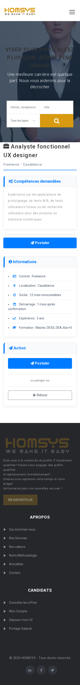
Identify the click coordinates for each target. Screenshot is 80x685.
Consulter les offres (23, 602)
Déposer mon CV (21, 620)
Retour (42, 395)
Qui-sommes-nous (22, 529)
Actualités (16, 564)
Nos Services (18, 538)
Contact (14, 573)
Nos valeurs (17, 547)
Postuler (42, 243)
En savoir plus (20, 500)
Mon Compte (18, 611)
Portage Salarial (20, 628)
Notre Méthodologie (23, 555)
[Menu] (72, 12)
